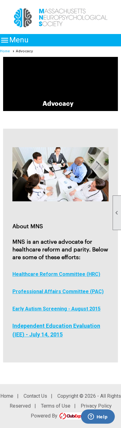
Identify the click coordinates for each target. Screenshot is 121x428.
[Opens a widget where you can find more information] (98, 417)
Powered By (45, 416)
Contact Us (35, 396)
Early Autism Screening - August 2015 (56, 309)
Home (5, 51)
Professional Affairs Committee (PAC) (58, 291)
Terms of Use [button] (55, 406)
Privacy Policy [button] (96, 406)
